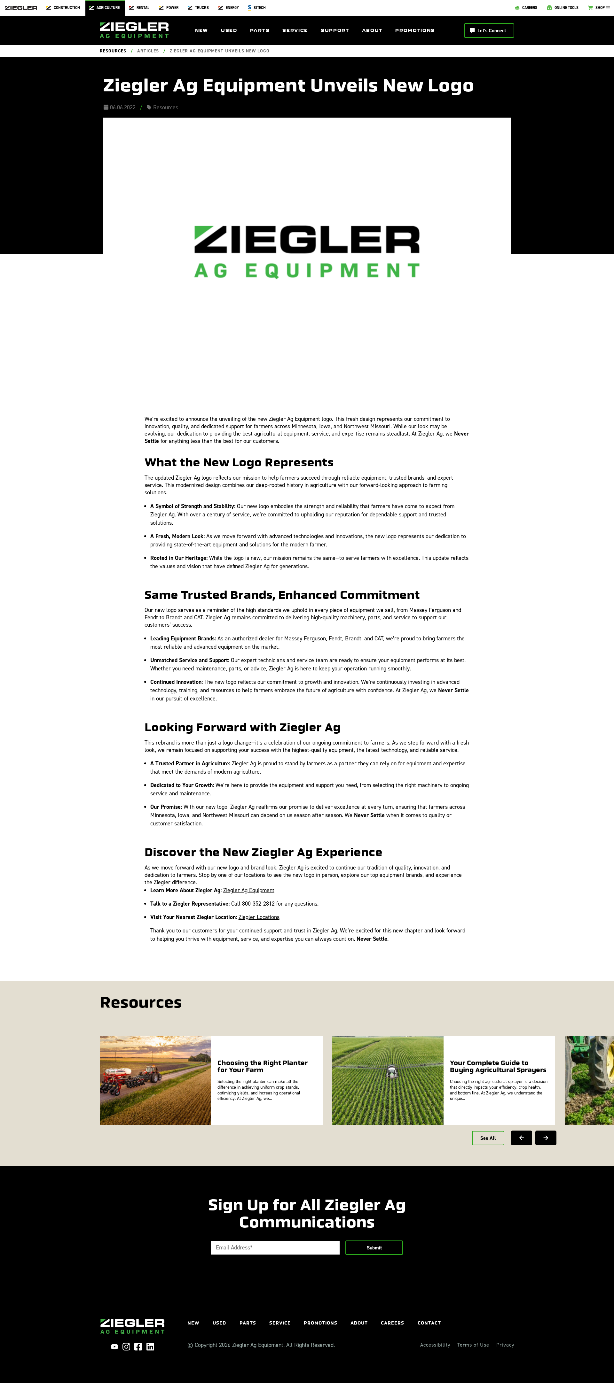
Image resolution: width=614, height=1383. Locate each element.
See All (488, 1138)
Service (295, 30)
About (372, 30)
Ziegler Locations (259, 917)
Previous (521, 1138)
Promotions (415, 30)
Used (229, 30)
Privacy (505, 1345)
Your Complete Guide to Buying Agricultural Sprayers (498, 1066)
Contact (429, 1323)
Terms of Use (473, 1345)
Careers (392, 1323)
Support (335, 30)
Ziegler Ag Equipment (248, 890)
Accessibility (435, 1345)
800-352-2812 (258, 904)
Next (545, 1138)
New (201, 30)
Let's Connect (491, 30)
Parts (260, 30)
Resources (113, 51)
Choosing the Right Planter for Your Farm (262, 1066)
